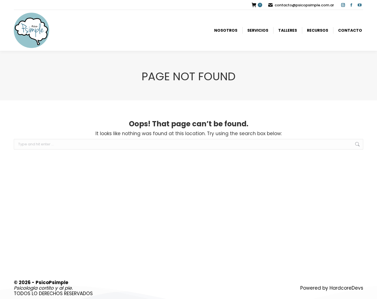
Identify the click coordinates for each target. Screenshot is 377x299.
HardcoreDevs (346, 288)
